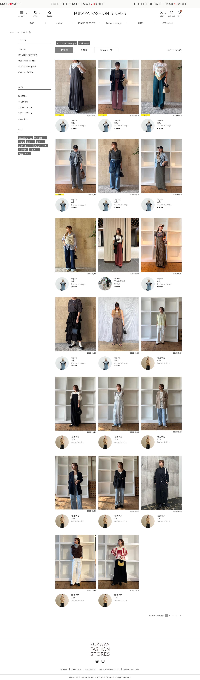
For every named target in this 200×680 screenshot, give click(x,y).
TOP (32, 23)
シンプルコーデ (25, 145)
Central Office (163, 363)
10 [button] (177, 615)
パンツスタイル (40, 145)
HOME (12, 32)
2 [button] (169, 615)
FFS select (168, 23)
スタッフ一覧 (106, 50)
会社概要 (64, 669)
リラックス (23, 149)
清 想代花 (161, 357)
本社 (73, 123)
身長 (20, 87)
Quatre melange (113, 23)
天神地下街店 (119, 281)
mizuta (117, 278)
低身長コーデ (40, 137)
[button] (180, 616)
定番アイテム (24, 153)
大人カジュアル (25, 137)
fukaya (117, 283)
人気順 (84, 50)
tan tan (59, 23)
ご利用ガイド (76, 669)
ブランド (22, 40)
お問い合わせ (90, 669)
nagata (74, 120)
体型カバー (34, 149)
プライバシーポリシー (131, 669)
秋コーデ (30, 141)
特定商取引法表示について (109, 669)
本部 (159, 360)
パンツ (22, 141)
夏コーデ (40, 141)
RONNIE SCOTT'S (86, 23)
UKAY (141, 23)
